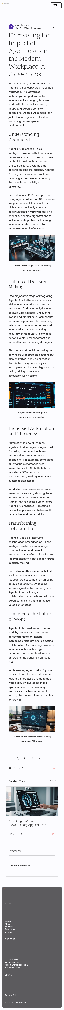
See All (52, 780)
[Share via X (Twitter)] (17, 758)
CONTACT (10, 939)
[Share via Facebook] (10, 758)
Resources (10, 929)
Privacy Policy (11, 995)
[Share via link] (32, 758)
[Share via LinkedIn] (25, 758)
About (7, 924)
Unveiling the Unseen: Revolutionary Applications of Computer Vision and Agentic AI (30, 823)
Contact (8, 932)
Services (9, 926)
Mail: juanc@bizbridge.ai (16, 965)
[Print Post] (40, 758)
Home (8, 921)
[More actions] (53, 27)
